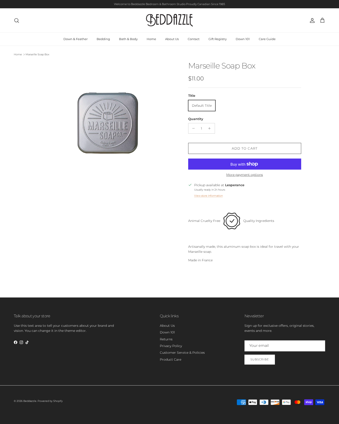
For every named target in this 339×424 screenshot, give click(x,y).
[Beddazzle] (170, 20)
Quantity (195, 119)
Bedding (103, 39)
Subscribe (259, 359)
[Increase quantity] (211, 128)
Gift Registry (217, 39)
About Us (172, 39)
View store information (208, 195)
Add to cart (245, 148)
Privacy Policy (171, 346)
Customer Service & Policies (182, 352)
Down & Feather (75, 39)
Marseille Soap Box (37, 54)
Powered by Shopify (50, 401)
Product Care (170, 359)
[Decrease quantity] (192, 128)
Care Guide (267, 39)
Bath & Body (128, 39)
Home (151, 39)
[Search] (16, 20)
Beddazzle (29, 401)
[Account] (311, 20)
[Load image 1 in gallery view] (108, 121)
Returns (166, 339)
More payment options (244, 175)
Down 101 (243, 39)
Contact (193, 39)
